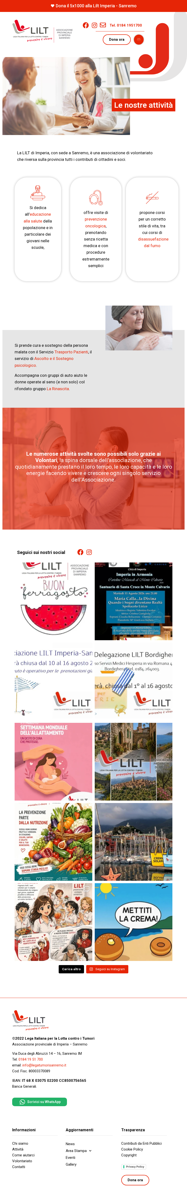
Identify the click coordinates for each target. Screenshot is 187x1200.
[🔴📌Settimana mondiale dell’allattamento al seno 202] (53, 762)
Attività (17, 1149)
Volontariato (22, 1161)
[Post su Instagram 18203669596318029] (133, 681)
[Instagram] (94, 25)
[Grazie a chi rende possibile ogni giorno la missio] (53, 922)
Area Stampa (76, 1151)
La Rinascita (58, 388)
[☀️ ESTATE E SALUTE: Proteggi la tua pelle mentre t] (133, 842)
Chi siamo (20, 1143)
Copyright (129, 1155)
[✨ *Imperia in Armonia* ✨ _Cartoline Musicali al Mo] (133, 601)
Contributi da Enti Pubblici (141, 1143)
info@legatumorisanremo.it (44, 1065)
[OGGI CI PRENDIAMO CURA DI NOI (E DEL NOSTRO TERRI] (133, 762)
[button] (138, 40)
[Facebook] (86, 25)
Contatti (18, 1167)
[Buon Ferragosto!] (53, 601)
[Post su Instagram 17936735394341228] (53, 681)
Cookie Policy (132, 1149)
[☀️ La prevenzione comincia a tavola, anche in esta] (53, 842)
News (70, 1144)
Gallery (71, 1164)
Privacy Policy (135, 1166)
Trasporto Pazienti (71, 351)
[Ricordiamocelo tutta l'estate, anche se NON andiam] (133, 922)
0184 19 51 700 (31, 1059)
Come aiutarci (23, 1155)
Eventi (70, 1157)
